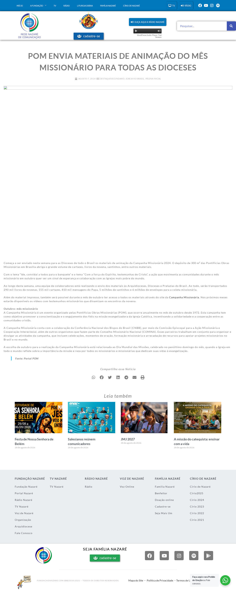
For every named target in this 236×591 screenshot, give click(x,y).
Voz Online (127, 486)
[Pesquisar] (231, 26)
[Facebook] (200, 5)
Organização (23, 519)
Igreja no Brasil (135, 78)
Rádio (66, 5)
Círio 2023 (197, 506)
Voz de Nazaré (24, 513)
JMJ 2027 (128, 439)
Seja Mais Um (163, 513)
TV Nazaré (21, 506)
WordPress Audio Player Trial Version (149, 36)
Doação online (164, 499)
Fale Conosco (23, 533)
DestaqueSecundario (112, 78)
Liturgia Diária (85, 5)
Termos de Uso (184, 580)
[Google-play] (208, 555)
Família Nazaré (108, 5)
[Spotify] (217, 5)
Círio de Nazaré (131, 5)
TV (55, 5)
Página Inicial (153, 78)
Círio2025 (196, 493)
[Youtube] (206, 5)
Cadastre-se (163, 506)
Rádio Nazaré (23, 499)
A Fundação (36, 5)
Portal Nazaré (24, 493)
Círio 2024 (197, 499)
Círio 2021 (197, 519)
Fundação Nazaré (26, 486)
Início (20, 5)
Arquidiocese (23, 526)
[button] (147, 22)
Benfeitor (161, 493)
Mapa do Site (135, 580)
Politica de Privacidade (160, 580)
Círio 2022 (197, 513)
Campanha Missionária (184, 297)
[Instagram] (211, 5)
